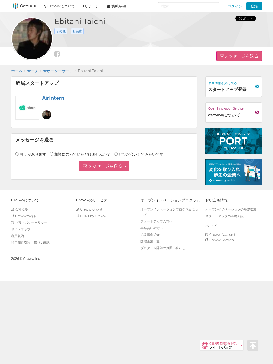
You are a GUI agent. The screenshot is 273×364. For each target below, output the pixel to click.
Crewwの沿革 (25, 216)
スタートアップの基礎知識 (224, 216)
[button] (104, 166)
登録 (254, 6)
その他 (61, 31)
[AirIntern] (27, 108)
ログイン (234, 6)
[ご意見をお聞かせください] (223, 345)
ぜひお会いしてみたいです (141, 154)
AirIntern (53, 98)
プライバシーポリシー (30, 223)
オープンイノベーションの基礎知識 (230, 209)
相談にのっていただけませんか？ (82, 154)
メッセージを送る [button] (241, 56)
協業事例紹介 (150, 235)
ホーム (16, 70)
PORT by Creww (92, 216)
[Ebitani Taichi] (46, 114)
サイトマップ (20, 229)
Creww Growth (92, 209)
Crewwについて (60, 6)
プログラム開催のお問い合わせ (162, 248)
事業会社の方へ (151, 228)
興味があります (33, 154)
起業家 (77, 31)
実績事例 (118, 6)
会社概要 (21, 209)
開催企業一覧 (150, 241)
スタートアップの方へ (156, 221)
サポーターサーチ (58, 70)
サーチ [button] (93, 6)
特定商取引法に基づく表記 (30, 243)
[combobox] (188, 6)
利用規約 (17, 236)
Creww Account (221, 235)
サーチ (32, 70)
